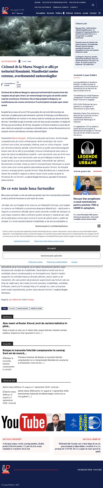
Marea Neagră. (19, 138)
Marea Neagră (23, 308)
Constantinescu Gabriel (9, 84)
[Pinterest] (35, 84)
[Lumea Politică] (5, 10)
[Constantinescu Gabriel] (1, 84)
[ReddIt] (54, 84)
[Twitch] (88, 485)
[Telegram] (66, 84)
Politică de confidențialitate (57, 262)
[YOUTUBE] (99, 6)
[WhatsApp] (42, 84)
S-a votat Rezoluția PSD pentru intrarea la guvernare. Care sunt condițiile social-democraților (85, 217)
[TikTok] (84, 485)
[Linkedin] (48, 84)
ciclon (12, 308)
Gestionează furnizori (22, 241)
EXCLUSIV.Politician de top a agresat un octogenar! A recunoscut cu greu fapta (85, 106)
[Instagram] (79, 485)
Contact (74, 262)
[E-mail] (60, 84)
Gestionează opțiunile (51, 255)
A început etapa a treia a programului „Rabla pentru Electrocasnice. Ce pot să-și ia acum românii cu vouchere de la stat (23, 446)
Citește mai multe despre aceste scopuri (49, 241)
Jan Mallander (15, 299)
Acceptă (51, 248)
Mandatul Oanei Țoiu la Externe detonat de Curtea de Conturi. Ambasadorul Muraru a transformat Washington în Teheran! (86, 117)
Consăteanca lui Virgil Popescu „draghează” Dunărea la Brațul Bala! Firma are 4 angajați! (86, 97)
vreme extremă (36, 308)
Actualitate (9, 61)
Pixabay (30, 299)
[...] (40, 333)
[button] (99, 226)
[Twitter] (29, 84)
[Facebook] (23, 84)
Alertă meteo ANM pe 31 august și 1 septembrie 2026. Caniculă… (31, 387)
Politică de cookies (35, 262)
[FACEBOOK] (99, 3)
